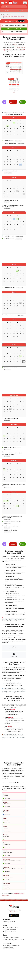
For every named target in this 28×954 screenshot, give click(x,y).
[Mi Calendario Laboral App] (14, 915)
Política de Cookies (8, 947)
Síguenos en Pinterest (10, 932)
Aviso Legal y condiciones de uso (11, 945)
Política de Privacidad (8, 949)
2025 (8, 10)
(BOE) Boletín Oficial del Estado (11, 937)
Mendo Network (14, 911)
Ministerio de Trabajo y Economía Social (13, 939)
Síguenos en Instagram (10, 929)
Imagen (13, 102)
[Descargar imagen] (14, 68)
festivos (15, 44)
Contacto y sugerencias (9, 921)
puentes (15, 46)
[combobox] (14, 6)
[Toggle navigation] (25, 3)
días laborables (20, 51)
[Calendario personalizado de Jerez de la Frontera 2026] (4, 102)
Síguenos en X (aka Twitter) (11, 927)
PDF (23, 102)
